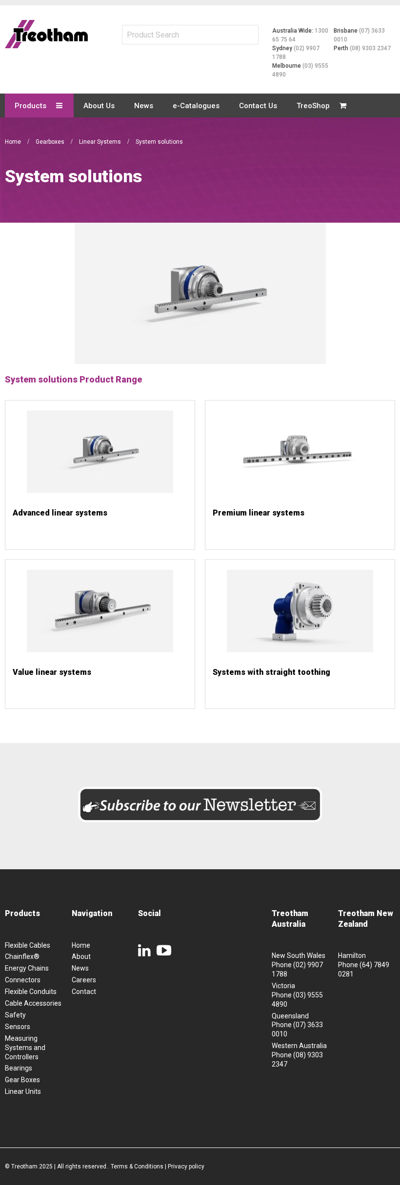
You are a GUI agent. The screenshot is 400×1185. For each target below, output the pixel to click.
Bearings (18, 1068)
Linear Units (23, 1091)
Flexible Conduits (31, 991)
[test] (46, 34)
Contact (84, 991)
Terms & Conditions (137, 1166)
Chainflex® (22, 956)
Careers (84, 980)
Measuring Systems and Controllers (25, 1047)
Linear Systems (100, 141)
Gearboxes (51, 141)
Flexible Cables (27, 945)
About (81, 956)
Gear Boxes (22, 1080)
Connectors (22, 980)
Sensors (17, 1027)
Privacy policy (186, 1166)
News (80, 968)
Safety (15, 1015)
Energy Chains (27, 968)
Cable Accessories (33, 1003)
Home (13, 141)
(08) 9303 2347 (370, 48)
